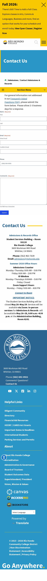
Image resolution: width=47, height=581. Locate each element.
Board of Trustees (14, 469)
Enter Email (3, 138)
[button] (23, 89)
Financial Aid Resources (16, 420)
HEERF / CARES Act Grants (18, 425)
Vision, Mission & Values (16, 484)
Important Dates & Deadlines (19, 429)
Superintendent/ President (18, 479)
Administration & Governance (19, 464)
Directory (9, 415)
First (1, 115)
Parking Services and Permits (19, 439)
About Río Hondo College (17, 455)
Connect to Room (23, 292)
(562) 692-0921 (20, 377)
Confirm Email (4, 147)
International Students (16, 434)
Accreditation (11, 460)
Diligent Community (15, 410)
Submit (4, 213)
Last (1, 123)
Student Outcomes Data (17, 474)
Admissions (13, 80)
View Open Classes (23, 28)
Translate (22, 523)
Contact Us (11, 383)
